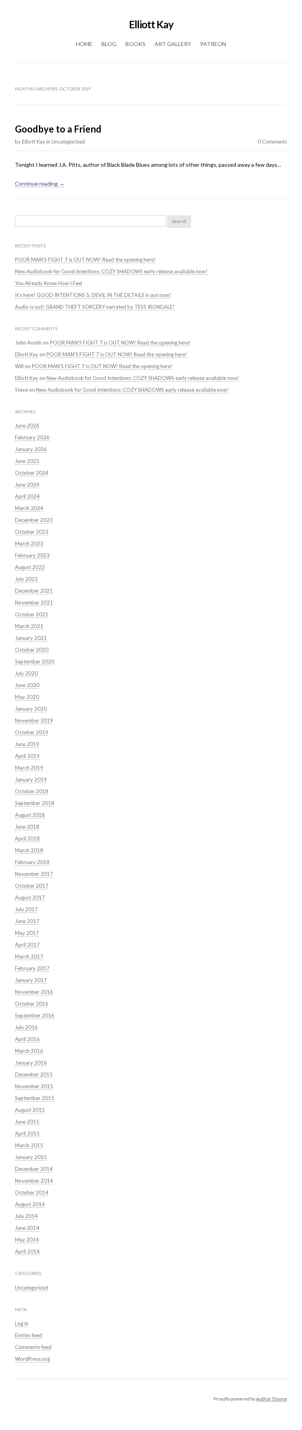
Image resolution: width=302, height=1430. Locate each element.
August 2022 (30, 567)
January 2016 (31, 1063)
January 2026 (31, 449)
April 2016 (27, 1039)
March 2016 (29, 1051)
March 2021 (29, 626)
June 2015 (27, 1122)
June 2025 (27, 461)
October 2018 (31, 791)
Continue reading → (39, 183)
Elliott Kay (151, 24)
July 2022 (26, 579)
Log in (21, 1323)
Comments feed (33, 1347)
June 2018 (27, 827)
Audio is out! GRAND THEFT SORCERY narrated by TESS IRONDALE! (95, 307)
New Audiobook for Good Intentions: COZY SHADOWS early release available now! (111, 271)
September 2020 (34, 661)
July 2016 (26, 1027)
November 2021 (34, 602)
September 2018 (34, 803)
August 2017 (30, 897)
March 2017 (29, 956)
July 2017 (26, 909)
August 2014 (30, 1204)
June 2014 (27, 1228)
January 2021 (31, 638)
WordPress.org (32, 1359)
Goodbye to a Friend (58, 129)
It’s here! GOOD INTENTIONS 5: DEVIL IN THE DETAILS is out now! (93, 295)
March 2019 (29, 768)
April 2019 (27, 756)
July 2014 (26, 1216)
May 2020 (27, 697)
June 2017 (27, 921)
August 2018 (30, 815)
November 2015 (34, 1086)
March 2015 (29, 1145)
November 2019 (34, 720)
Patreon (213, 44)
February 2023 (32, 555)
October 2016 (31, 1004)
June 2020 (27, 685)
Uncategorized (68, 141)
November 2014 (34, 1181)
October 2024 (31, 473)
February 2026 (32, 437)
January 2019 (31, 779)
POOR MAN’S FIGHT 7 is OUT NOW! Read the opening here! (85, 259)
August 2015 (30, 1110)
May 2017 (27, 933)
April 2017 (27, 945)
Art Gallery (173, 44)
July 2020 (26, 673)
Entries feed (28, 1335)
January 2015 (31, 1157)
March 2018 (29, 850)
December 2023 (34, 520)
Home (84, 44)
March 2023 (29, 543)
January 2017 (31, 980)
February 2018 (32, 862)
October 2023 (31, 532)
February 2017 (32, 968)
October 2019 (31, 732)
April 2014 (27, 1251)
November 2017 (34, 874)
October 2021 (31, 614)
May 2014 (27, 1240)
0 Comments (272, 141)
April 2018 (27, 838)
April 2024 (27, 496)
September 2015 (34, 1098)
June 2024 (27, 484)
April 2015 (27, 1133)
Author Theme (271, 1399)
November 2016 (34, 992)
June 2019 (27, 744)
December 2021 (34, 591)
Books (135, 44)
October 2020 (31, 650)
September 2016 (34, 1015)
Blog (108, 44)
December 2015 (34, 1074)
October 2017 (31, 886)
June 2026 (27, 425)
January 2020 (31, 709)
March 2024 (29, 508)
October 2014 (31, 1192)
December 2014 (34, 1169)
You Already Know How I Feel (48, 283)
